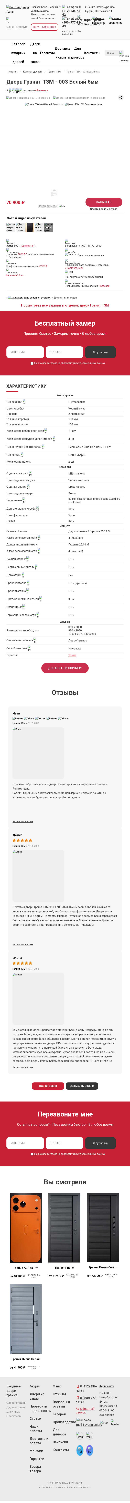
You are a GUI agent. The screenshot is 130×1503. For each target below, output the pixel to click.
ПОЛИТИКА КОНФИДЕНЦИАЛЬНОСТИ (65, 1483)
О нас (57, 1386)
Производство (63, 1422)
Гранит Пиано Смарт (103, 1267)
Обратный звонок (44, 27)
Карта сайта (106, 1386)
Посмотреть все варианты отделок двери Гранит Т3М (65, 305)
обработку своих (70, 363)
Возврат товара (36, 1469)
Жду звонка (100, 352)
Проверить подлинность (40, 1408)
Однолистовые (16, 1402)
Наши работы (36, 1428)
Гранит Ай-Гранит (26, 1267)
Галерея (59, 1414)
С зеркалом (13, 1416)
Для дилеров (60, 1432)
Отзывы (59, 1394)
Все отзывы (48, 1086)
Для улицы (13, 1411)
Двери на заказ (35, 53)
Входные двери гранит (13, 1390)
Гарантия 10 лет (15, 275)
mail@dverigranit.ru (89, 1424)
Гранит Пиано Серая (26, 1359)
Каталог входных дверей (18, 53)
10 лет (72, 655)
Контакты (92, 53)
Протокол (104, 286)
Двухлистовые (16, 1407)
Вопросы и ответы (61, 1404)
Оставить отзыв (82, 1085)
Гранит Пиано (64, 1267)
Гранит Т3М (19, 723)
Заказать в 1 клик (34, 1276)
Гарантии (47, 53)
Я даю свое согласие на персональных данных (69, 363)
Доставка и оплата (39, 1441)
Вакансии (60, 1442)
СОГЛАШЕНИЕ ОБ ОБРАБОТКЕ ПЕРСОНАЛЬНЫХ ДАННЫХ (65, 1487)
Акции (35, 1386)
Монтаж (36, 1451)
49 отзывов (41, 90)
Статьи (35, 1419)
